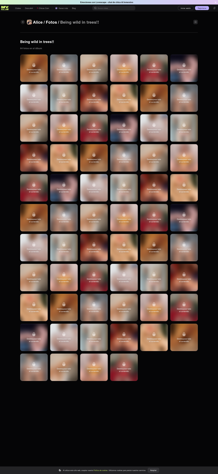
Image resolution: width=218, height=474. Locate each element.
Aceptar (153, 470)
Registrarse (202, 8)
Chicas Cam (44, 8)
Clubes (18, 8)
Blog (74, 8)
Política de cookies (101, 470)
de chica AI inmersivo (123, 2)
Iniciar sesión (186, 8)
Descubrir (29, 8)
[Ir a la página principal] (5, 8)
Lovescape (101, 2)
